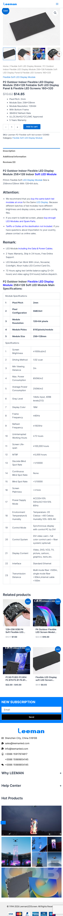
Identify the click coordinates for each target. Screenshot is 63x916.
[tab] (31, 151)
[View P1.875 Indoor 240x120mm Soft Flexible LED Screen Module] (9, 54)
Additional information (14, 156)
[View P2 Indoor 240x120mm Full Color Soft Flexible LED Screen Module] (39, 54)
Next (59, 54)
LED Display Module (32, 180)
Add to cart (32, 126)
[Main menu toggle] (57, 4)
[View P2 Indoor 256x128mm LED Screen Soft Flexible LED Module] (24, 54)
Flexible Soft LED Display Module (25, 66)
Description (9, 151)
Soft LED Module (46, 174)
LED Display (42, 202)
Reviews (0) (9, 162)
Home (5, 66)
